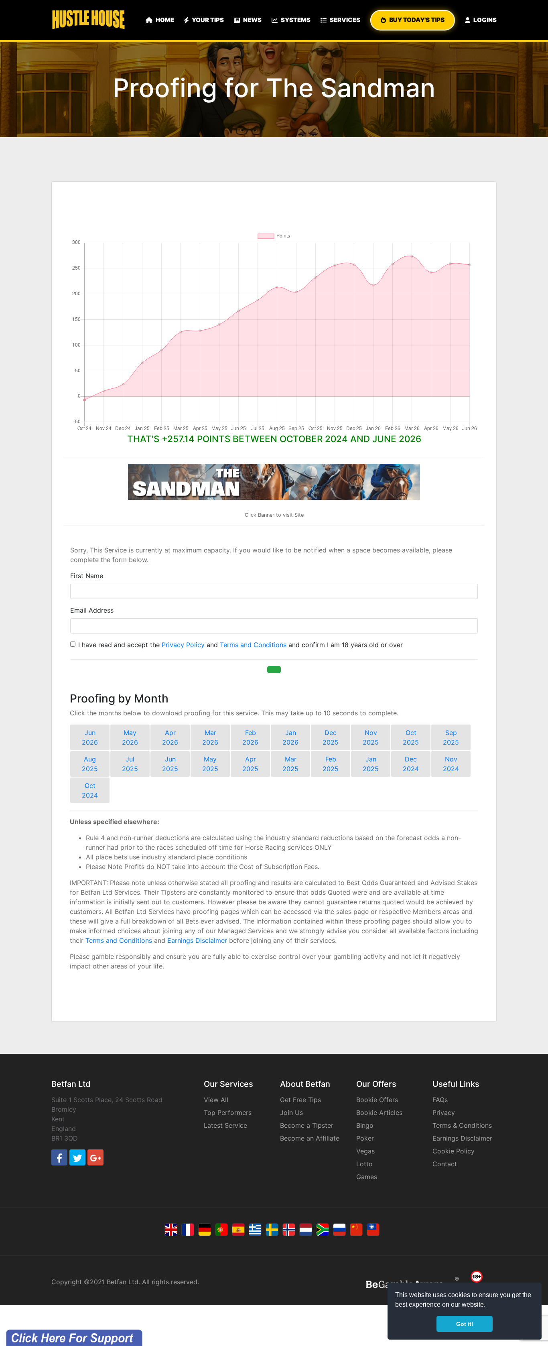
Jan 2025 (371, 764)
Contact (444, 1164)
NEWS (252, 20)
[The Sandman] (274, 482)
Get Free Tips (300, 1100)
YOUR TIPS (208, 20)
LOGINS (485, 20)
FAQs (440, 1100)
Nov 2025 (371, 737)
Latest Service (225, 1125)
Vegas (365, 1151)
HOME (165, 20)
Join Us (291, 1112)
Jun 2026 (90, 737)
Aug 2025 (90, 764)
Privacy (443, 1112)
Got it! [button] (464, 1324)
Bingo (364, 1125)
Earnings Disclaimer (197, 940)
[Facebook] (59, 1157)
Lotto (364, 1164)
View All (216, 1100)
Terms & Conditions (462, 1125)
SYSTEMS (296, 20)
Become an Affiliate (309, 1138)
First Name (86, 576)
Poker (365, 1138)
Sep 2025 (451, 737)
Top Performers (228, 1112)
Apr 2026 (170, 737)
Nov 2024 (451, 764)
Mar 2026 (210, 737)
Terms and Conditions (253, 645)
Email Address (92, 610)
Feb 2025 (331, 764)
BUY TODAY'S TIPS (417, 20)
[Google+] (95, 1157)
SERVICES (345, 20)
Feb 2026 (250, 737)
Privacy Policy (183, 645)
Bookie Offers (377, 1100)
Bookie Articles (379, 1112)
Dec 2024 (411, 764)
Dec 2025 (331, 737)
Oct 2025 (411, 737)
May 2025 (210, 764)
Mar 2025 (290, 764)
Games (366, 1177)
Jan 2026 (290, 737)
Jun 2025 (170, 764)
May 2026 (130, 737)
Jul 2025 (130, 764)
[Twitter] (77, 1157)
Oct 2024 (90, 790)
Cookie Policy (453, 1151)
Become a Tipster (306, 1125)
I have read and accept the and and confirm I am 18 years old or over (240, 645)
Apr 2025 (250, 764)
